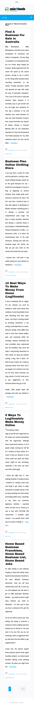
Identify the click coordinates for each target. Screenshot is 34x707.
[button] (17, 2)
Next (23, 689)
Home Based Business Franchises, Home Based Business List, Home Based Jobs (15, 553)
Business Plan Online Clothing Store (17, 165)
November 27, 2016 (19, 532)
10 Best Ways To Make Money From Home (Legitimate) (15, 290)
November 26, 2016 (19, 674)
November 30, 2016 (19, 150)
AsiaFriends (15, 702)
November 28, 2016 (19, 404)
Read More (14, 143)
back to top (21, 702)
